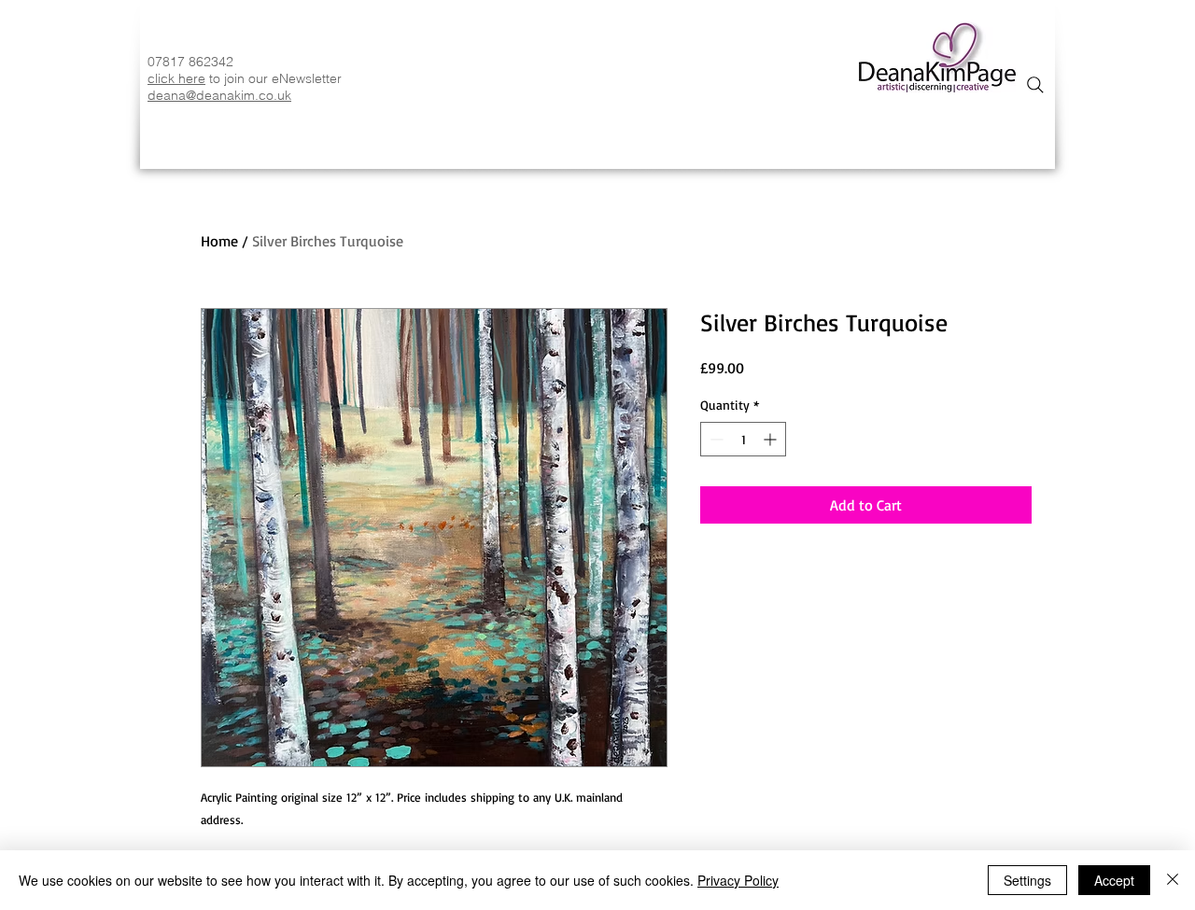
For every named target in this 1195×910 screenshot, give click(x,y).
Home (219, 240)
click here (176, 78)
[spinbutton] (743, 439)
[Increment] (771, 439)
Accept (1114, 880)
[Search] (1035, 85)
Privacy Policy (738, 880)
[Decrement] (714, 439)
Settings (1027, 880)
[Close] (1172, 880)
